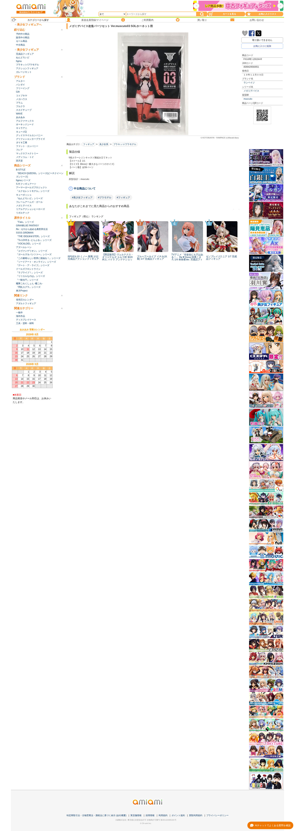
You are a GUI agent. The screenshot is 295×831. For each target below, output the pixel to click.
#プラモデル (104, 197)
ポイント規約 (178, 815)
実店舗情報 (136, 815)
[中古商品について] (153, 188)
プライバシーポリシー (217, 815)
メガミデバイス (251, 91)
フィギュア (88, 144)
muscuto (248, 99)
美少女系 (103, 144)
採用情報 (150, 815)
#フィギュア (123, 197)
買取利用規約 (195, 815)
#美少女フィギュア (82, 197)
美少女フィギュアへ (29, 24)
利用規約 (163, 815)
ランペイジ (249, 82)
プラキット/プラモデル (124, 144)
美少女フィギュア (28, 49)
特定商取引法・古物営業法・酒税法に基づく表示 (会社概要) (96, 815)
